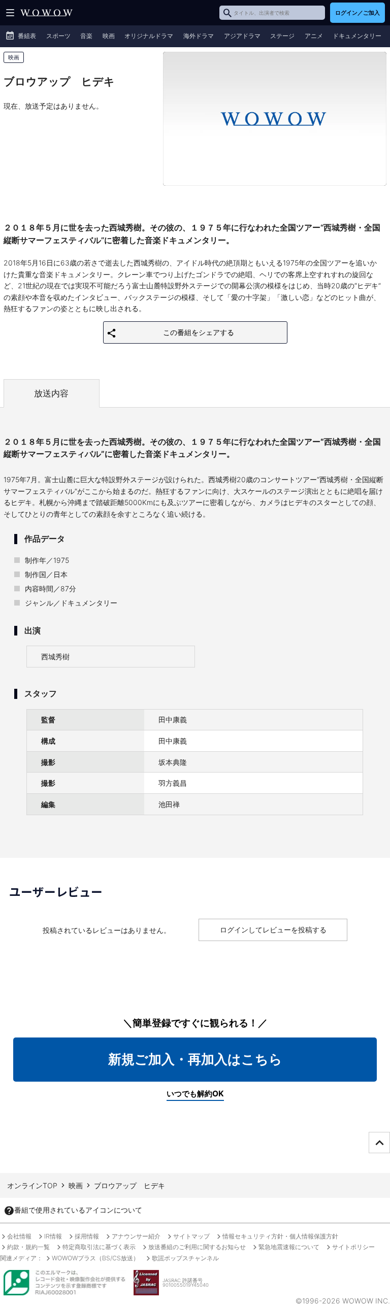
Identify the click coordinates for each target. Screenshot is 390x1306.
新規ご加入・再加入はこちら (195, 1059)
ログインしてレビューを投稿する (273, 929)
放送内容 (51, 393)
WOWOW (46, 12)
